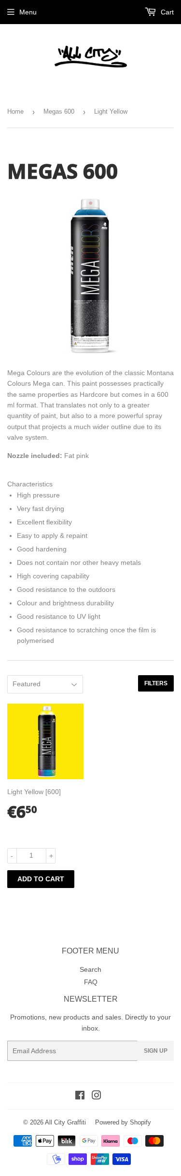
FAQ (90, 982)
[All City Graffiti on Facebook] (80, 1096)
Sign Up (155, 1050)
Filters (155, 683)
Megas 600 (58, 111)
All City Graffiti (65, 1122)
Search (90, 969)
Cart (166, 12)
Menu (28, 12)
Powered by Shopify (123, 1122)
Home (15, 111)
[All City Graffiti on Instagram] (96, 1096)
